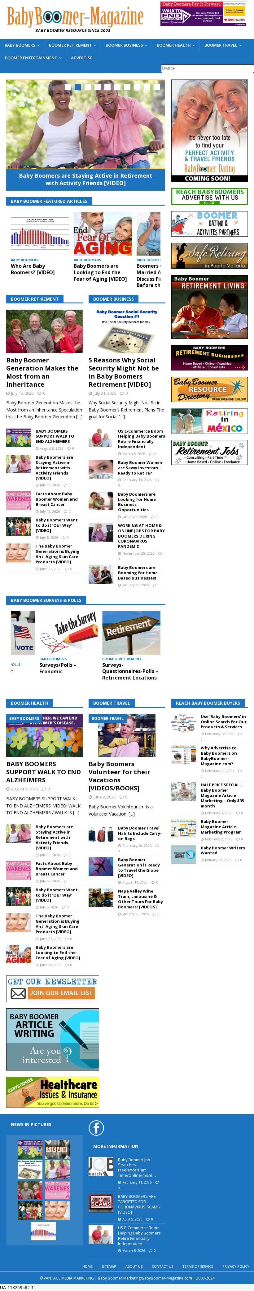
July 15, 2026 (22, 393)
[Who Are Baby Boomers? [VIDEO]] (40, 234)
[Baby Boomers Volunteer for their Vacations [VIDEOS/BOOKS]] (127, 735)
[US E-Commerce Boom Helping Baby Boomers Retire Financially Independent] (101, 438)
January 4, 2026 (134, 516)
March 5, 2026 (133, 453)
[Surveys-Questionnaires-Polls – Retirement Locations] (131, 633)
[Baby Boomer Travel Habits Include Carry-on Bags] (101, 834)
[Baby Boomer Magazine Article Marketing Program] (183, 828)
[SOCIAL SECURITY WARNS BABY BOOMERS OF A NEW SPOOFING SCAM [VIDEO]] (57, 1149)
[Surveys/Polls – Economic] (68, 633)
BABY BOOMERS (20, 45)
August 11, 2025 (134, 882)
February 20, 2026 (136, 845)
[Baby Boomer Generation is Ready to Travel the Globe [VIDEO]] (101, 866)
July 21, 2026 (105, 393)
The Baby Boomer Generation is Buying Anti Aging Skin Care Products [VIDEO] (58, 554)
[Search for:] (207, 68)
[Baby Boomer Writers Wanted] (183, 854)
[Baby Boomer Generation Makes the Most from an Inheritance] (44, 331)
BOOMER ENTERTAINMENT (31, 58)
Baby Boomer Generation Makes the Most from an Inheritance (42, 372)
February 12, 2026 (219, 733)
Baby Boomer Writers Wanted (223, 850)
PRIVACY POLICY (235, 1266)
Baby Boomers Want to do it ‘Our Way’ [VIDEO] (57, 525)
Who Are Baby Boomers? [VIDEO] (33, 269)
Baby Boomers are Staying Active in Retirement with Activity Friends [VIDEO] (85, 179)
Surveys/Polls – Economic (58, 668)
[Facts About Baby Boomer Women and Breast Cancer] (18, 500)
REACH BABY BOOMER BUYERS (208, 703)
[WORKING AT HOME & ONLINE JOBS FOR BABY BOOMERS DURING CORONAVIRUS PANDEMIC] (101, 532)
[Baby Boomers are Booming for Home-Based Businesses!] (101, 574)
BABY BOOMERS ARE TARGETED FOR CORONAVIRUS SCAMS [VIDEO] (139, 1204)
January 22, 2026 (218, 859)
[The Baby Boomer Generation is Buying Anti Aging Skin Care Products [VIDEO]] (18, 552)
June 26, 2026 (50, 964)
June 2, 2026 (105, 797)
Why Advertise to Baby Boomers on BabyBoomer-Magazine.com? (219, 755)
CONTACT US (162, 1266)
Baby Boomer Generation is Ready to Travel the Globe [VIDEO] (139, 867)
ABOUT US (133, 1266)
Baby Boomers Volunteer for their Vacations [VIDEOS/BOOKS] (119, 776)
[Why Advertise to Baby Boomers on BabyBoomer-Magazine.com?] (183, 754)
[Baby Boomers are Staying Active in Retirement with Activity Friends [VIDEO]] (85, 124)
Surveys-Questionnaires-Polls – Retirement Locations (130, 671)
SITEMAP (109, 1266)
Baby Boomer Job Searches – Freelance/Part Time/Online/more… (137, 1167)
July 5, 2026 (49, 537)
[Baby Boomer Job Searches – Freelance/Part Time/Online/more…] (101, 1166)
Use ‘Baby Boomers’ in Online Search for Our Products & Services (224, 722)
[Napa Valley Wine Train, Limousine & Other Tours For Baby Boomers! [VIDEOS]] (101, 898)
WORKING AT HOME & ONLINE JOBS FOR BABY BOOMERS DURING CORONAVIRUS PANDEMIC (141, 536)
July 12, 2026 (50, 511)
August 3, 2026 (51, 448)
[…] (79, 417)
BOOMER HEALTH (174, 45)
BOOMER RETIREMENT (70, 45)
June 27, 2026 (50, 568)
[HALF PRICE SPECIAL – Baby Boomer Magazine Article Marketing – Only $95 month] (183, 791)
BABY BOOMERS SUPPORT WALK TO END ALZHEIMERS (55, 436)
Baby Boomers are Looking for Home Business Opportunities (137, 502)
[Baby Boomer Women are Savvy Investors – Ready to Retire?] (101, 469)
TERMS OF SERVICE (197, 1266)
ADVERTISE (81, 58)
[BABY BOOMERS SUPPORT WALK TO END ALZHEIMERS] (18, 438)
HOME (87, 1266)
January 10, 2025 (135, 585)
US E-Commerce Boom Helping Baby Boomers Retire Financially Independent (141, 439)
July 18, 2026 (50, 485)
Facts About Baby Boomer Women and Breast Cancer (57, 499)
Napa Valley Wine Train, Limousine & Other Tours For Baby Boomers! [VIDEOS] (140, 899)
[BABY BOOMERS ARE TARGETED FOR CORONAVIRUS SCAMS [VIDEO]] (101, 1203)
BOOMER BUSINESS (124, 45)
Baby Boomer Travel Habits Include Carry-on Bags (140, 833)
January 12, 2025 (135, 913)
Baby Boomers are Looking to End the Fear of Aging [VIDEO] (100, 272)
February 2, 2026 (218, 839)
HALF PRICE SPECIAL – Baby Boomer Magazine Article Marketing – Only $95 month (222, 795)
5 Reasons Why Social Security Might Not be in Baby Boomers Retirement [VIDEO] (124, 372)
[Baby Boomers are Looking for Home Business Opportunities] (101, 501)
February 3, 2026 (218, 813)
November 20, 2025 (138, 553)
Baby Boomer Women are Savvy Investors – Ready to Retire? (140, 468)
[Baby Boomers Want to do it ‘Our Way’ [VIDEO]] (18, 526)
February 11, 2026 (136, 479)
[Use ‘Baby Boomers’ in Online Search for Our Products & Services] (183, 723)
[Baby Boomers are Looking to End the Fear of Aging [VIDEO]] (103, 234)
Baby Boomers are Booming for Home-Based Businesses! (138, 573)
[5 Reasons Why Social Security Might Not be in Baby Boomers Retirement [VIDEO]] (127, 331)
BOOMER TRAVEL (220, 45)
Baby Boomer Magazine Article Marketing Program (221, 827)
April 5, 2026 (132, 1219)
